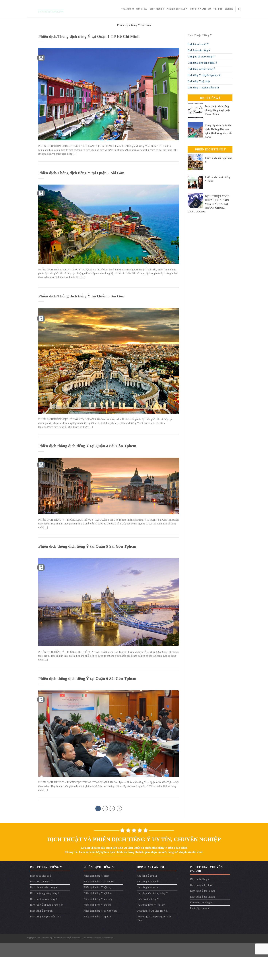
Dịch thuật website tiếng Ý (201, 69)
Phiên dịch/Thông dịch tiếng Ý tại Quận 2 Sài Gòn (81, 173)
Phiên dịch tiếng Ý (176, 9)
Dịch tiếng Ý (157, 9)
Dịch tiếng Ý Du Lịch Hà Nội (152, 910)
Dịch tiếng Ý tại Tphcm (202, 896)
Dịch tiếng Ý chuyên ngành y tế (204, 75)
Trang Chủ (127, 9)
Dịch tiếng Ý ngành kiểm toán (203, 87)
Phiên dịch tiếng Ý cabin (96, 875)
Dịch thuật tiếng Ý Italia (49, 938)
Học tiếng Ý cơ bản (147, 875)
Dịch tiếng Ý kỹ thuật (199, 81)
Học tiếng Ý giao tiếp (148, 881)
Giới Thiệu (141, 9)
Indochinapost (109, 938)
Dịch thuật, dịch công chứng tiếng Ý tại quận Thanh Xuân (217, 110)
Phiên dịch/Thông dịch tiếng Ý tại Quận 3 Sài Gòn (81, 296)
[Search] (239, 9)
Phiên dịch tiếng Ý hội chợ (97, 887)
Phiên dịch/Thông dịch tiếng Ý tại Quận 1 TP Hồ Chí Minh (88, 36)
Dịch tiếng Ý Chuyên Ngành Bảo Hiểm (154, 918)
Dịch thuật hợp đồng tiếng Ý (202, 62)
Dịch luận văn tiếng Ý (199, 50)
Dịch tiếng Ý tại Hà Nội (202, 891)
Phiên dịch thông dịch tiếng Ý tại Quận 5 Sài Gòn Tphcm (87, 546)
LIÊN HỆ (229, 9)
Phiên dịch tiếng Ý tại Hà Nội (98, 881)
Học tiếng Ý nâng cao (148, 887)
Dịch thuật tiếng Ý (199, 879)
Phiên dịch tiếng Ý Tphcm (97, 916)
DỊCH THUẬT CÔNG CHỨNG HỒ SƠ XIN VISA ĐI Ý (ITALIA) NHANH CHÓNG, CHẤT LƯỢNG (209, 204)
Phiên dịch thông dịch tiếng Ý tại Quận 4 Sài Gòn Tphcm (87, 445)
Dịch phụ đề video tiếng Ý (201, 56)
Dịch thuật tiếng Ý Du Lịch (151, 905)
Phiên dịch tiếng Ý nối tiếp (97, 905)
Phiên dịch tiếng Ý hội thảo (97, 893)
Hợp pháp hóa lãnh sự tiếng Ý (152, 893)
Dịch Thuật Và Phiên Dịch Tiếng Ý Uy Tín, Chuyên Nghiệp (134, 839)
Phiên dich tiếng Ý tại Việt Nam (100, 910)
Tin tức (217, 9)
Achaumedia (88, 938)
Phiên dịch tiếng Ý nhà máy (97, 899)
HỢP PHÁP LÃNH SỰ (200, 9)
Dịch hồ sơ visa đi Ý (198, 44)
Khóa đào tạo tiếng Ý (148, 899)
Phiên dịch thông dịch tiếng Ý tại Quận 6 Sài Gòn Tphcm (87, 678)
